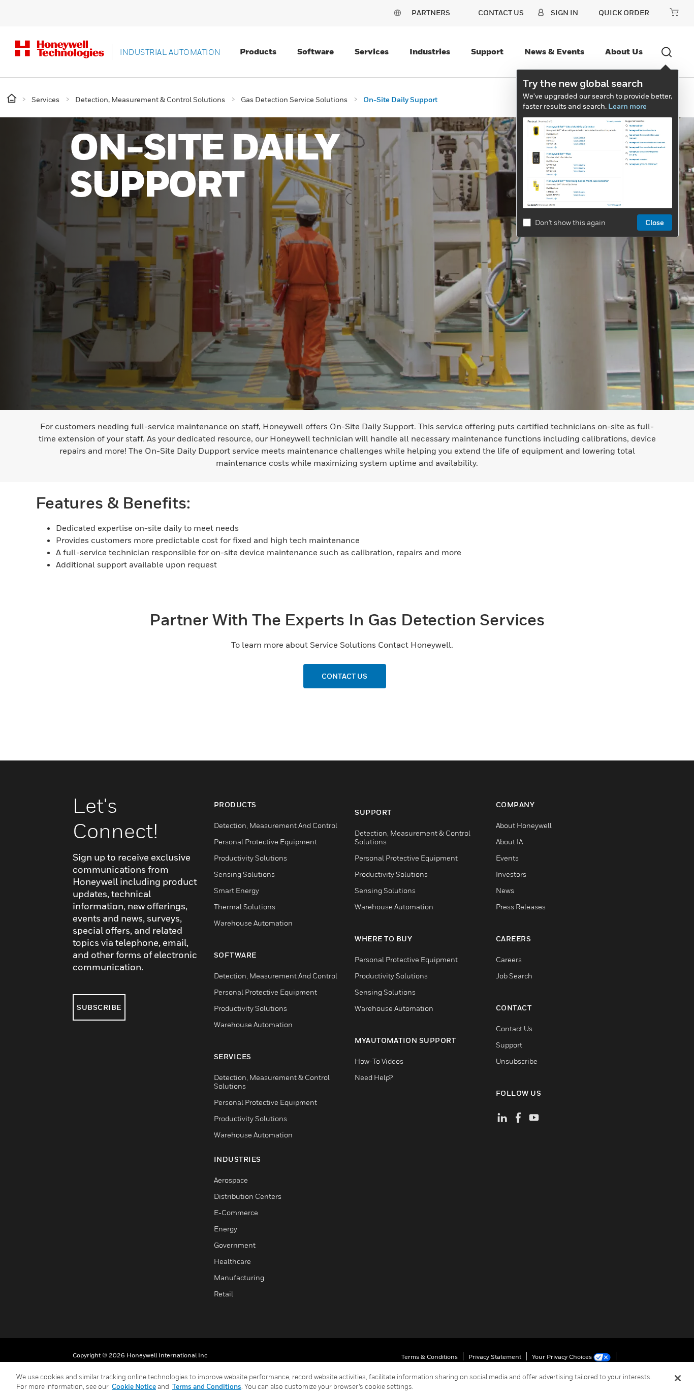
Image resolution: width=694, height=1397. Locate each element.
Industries (429, 51)
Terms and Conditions (206, 1386)
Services (372, 51)
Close (654, 222)
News (505, 890)
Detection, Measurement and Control (275, 825)
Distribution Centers (247, 1196)
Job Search (514, 975)
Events (507, 857)
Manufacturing (239, 1277)
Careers (509, 959)
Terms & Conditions (429, 1356)
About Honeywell (524, 825)
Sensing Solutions (244, 874)
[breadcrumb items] (12, 98)
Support (487, 51)
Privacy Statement (494, 1356)
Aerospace (231, 1180)
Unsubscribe (517, 1061)
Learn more (627, 106)
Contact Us (514, 1028)
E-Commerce (236, 1212)
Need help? (374, 1077)
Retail (223, 1293)
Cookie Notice (134, 1386)
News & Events (554, 51)
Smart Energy (236, 890)
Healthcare (232, 1261)
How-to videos (379, 1061)
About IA (509, 841)
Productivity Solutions (250, 857)
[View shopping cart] (674, 12)
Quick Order (623, 12)
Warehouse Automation (253, 922)
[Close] (678, 1378)
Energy (225, 1228)
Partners (431, 12)
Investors (511, 874)
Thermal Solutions (244, 906)
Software (315, 51)
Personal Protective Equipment (265, 841)
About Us (624, 51)
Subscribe (99, 1007)
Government (235, 1245)
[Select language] (397, 12)
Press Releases (521, 906)
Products (258, 51)
